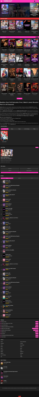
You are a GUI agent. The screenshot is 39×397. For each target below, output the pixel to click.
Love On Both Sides (7, 362)
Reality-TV (10, 7)
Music (21, 348)
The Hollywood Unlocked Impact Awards (11, 371)
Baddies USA (8, 180)
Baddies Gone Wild (9, 208)
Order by (29, 170)
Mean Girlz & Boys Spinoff (10, 194)
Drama (9, 209)
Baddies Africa (8, 213)
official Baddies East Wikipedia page (23, 115)
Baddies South (8, 199)
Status (28, 168)
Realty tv (2, 353)
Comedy (21, 343)
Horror (2, 348)
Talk (1, 356)
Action (2, 341)
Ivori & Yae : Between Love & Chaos (12, 217)
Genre (9, 168)
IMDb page (32, 115)
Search (20, 172)
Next (19, 98)
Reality (9, 200)
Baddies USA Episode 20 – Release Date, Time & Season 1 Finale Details (6, 158)
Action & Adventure (23, 341)
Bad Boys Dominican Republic (11, 231)
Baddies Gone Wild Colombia (11, 268)
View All (37, 147)
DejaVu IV (12, 4)
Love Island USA (8, 296)
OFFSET (5, 380)
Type (10, 170)
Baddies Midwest (9, 245)
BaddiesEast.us (13, 124)
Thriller (21, 356)
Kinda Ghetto (6, 376)
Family (21, 346)
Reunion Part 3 (18, 118)
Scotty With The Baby (9, 305)
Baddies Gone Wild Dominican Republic (12, 185)
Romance (21, 353)
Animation (2, 343)
